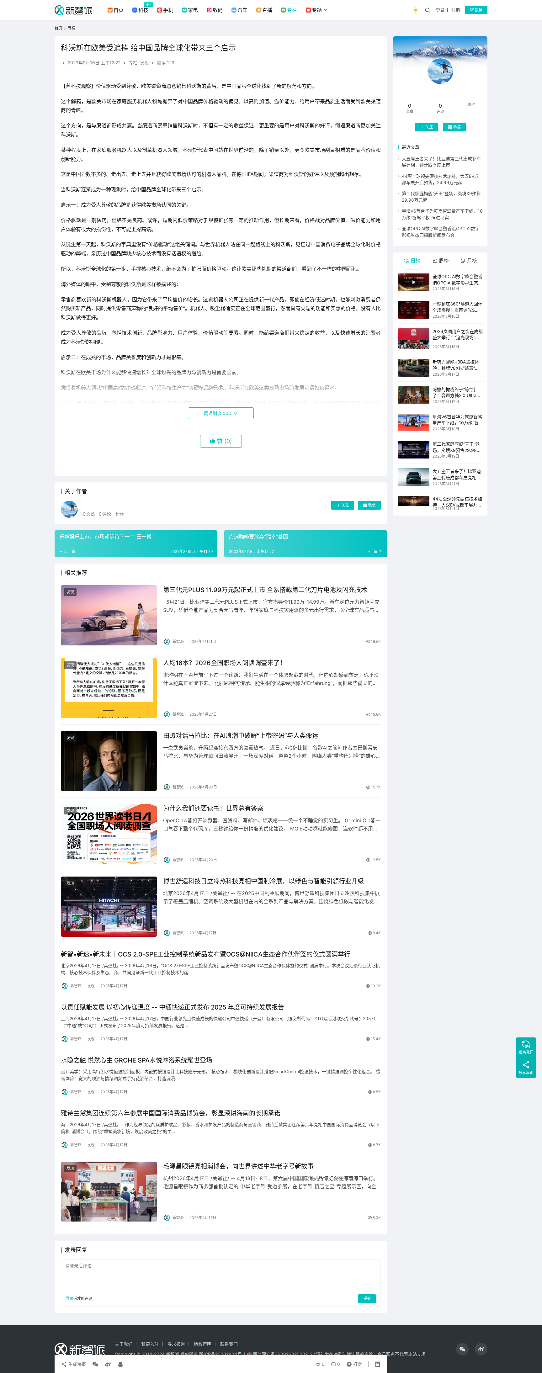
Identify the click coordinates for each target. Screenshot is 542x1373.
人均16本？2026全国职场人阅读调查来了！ (224, 663)
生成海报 (76, 1364)
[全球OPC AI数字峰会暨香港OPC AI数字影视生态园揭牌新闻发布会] (413, 282)
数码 (218, 10)
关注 (345, 505)
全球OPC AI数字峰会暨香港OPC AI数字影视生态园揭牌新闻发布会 (457, 282)
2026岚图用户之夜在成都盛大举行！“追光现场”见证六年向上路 (458, 337)
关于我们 (123, 1344)
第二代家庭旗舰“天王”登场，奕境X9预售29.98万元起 (457, 450)
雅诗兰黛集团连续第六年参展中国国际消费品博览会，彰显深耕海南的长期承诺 (170, 1113)
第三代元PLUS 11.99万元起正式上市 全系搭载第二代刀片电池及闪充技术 (265, 590)
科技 (143, 10)
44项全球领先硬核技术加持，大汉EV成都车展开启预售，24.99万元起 (457, 505)
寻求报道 (176, 1344)
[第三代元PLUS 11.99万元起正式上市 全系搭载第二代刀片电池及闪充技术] (109, 615)
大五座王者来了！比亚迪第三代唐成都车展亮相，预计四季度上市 (457, 477)
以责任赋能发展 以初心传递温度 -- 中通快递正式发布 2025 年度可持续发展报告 (172, 1007)
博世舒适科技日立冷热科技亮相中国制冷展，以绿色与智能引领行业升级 (263, 881)
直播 (267, 10)
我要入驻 (150, 1344)
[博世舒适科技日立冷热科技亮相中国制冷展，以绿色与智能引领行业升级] (109, 906)
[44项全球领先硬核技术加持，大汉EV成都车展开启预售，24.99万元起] (413, 501)
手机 (168, 10)
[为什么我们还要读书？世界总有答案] (109, 834)
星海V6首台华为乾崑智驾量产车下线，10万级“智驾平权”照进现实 (457, 423)
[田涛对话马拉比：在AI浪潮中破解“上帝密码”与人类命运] (109, 761)
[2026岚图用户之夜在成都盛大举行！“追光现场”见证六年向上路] (413, 338)
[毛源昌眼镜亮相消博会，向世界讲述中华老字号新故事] (109, 1192)
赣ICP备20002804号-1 (222, 1354)
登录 (440, 10)
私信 (372, 505)
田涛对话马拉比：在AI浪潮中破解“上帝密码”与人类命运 (240, 736)
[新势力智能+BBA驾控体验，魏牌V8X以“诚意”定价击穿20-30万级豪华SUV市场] (413, 367)
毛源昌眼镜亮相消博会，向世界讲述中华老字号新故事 (238, 1166)
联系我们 (229, 1344)
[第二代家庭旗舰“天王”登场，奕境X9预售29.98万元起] (413, 450)
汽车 (242, 10)
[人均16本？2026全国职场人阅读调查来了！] (109, 688)
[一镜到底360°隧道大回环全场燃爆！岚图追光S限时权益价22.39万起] (413, 309)
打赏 (353, 1363)
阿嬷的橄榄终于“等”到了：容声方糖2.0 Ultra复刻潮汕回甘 (457, 395)
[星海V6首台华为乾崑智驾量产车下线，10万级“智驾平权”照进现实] (413, 422)
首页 (119, 10)
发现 (144, 62)
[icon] (462, 1349)
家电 (193, 10)
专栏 (292, 10)
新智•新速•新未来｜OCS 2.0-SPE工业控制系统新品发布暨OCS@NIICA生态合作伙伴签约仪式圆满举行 (205, 954)
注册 (455, 10)
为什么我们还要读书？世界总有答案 (213, 808)
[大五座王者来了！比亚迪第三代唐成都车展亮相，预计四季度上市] (413, 477)
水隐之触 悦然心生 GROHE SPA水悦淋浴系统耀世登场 (136, 1060)
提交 (367, 1298)
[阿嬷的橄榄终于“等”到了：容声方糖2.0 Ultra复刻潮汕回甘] (413, 395)
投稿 (478, 10)
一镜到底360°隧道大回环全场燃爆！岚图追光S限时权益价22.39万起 (457, 310)
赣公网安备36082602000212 (282, 1354)
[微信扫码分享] (95, 1364)
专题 (317, 10)
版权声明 (202, 1344)
